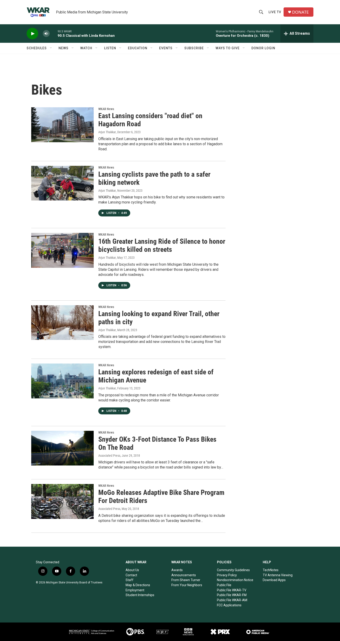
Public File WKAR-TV (231, 590)
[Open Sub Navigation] (51, 48)
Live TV (275, 12)
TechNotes (270, 570)
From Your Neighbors (186, 585)
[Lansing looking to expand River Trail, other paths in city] (62, 322)
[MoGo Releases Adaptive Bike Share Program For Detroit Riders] (62, 501)
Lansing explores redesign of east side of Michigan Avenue (155, 376)
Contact (131, 575)
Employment (135, 590)
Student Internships (140, 595)
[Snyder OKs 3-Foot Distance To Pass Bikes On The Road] (62, 448)
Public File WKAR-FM (232, 595)
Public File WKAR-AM (232, 600)
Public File (224, 585)
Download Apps (274, 580)
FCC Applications (229, 605)
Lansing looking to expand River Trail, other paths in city (158, 318)
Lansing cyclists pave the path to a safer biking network (154, 178)
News (63, 48)
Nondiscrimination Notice (235, 580)
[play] (32, 33)
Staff (129, 580)
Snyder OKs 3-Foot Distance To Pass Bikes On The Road (157, 443)
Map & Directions (138, 585)
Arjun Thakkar (107, 132)
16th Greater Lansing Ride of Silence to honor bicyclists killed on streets (161, 245)
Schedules (37, 48)
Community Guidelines (233, 570)
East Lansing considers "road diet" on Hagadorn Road (150, 120)
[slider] (53, 33)
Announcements (183, 575)
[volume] (46, 33)
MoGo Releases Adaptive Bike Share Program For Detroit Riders (161, 496)
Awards (177, 570)
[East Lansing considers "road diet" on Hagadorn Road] (62, 124)
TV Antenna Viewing (278, 575)
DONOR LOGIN (263, 48)
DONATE (300, 12)
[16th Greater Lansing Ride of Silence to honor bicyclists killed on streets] (62, 250)
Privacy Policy (227, 575)
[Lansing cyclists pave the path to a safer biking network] (62, 183)
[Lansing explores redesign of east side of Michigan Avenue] (62, 381)
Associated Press (109, 455)
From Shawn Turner (185, 580)
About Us (132, 570)
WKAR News (106, 109)
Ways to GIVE (228, 48)
